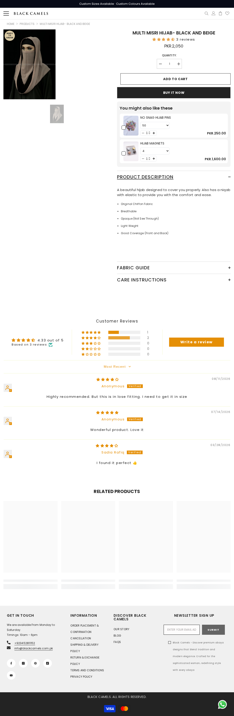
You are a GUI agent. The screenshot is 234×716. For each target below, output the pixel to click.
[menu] (6, 13)
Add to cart (175, 79)
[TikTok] (47, 663)
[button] (164, 39)
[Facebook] (11, 663)
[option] (57, 114)
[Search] (206, 13)
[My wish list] (227, 13)
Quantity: (169, 55)
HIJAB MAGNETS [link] (152, 143)
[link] (130, 125)
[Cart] (220, 13)
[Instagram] (23, 663)
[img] (107, 379)
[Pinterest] (35, 663)
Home (10, 24)
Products (27, 24)
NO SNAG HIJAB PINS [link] (155, 117)
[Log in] (213, 13)
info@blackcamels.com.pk (33, 648)
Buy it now (174, 92)
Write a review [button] (196, 342)
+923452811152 (24, 643)
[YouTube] (11, 675)
